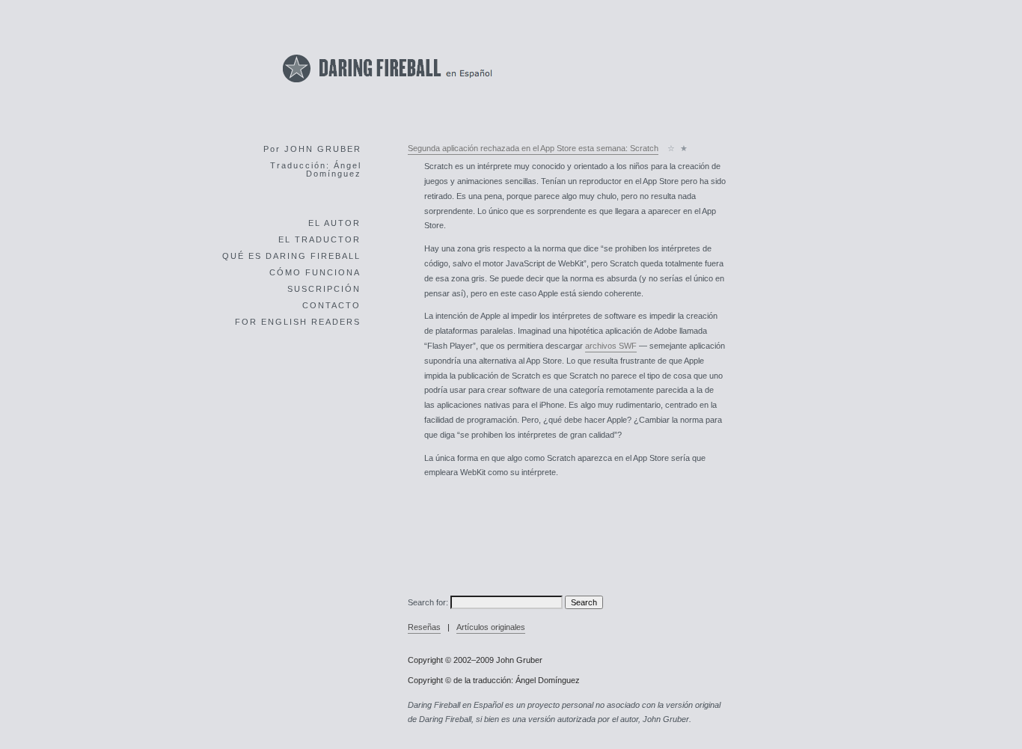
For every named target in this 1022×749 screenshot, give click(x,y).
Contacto (331, 305)
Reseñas (424, 627)
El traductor (319, 239)
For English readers (298, 321)
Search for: (428, 602)
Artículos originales (490, 627)
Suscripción (324, 288)
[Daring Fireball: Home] (387, 86)
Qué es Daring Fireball (291, 255)
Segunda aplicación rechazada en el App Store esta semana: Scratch (533, 148)
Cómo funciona (315, 272)
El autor (334, 222)
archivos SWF (611, 345)
